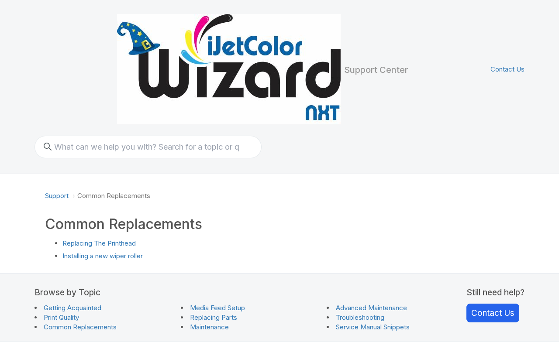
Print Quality (61, 317)
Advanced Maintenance (371, 308)
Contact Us (507, 69)
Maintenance (209, 327)
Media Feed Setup (217, 308)
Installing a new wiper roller (102, 256)
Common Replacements (80, 327)
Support (57, 196)
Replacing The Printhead (99, 243)
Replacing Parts (213, 317)
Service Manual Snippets (373, 327)
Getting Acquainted (72, 308)
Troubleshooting (360, 317)
